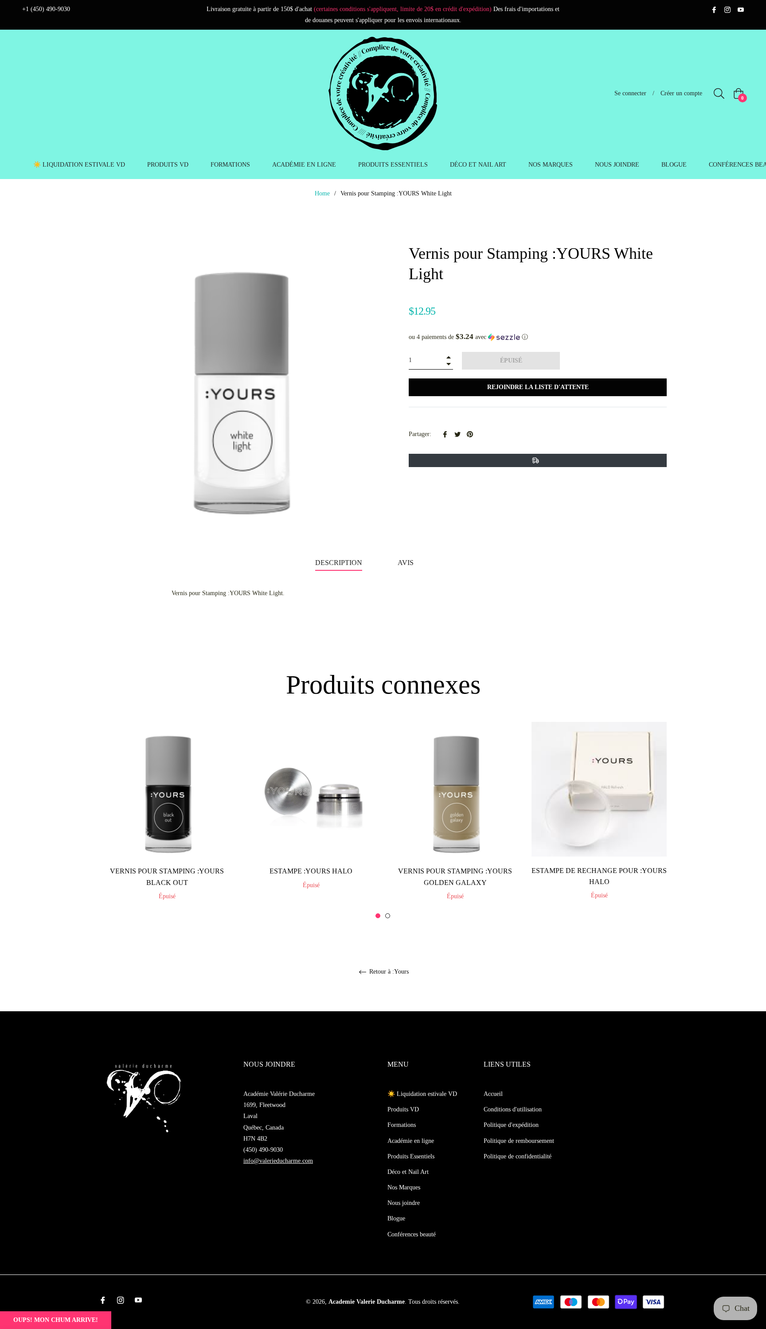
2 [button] (387, 915)
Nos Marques (403, 1187)
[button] (538, 337)
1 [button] (377, 915)
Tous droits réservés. (434, 1301)
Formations (401, 1125)
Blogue (396, 1218)
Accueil (493, 1094)
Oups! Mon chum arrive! (55, 1320)
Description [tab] (338, 562)
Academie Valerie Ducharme (366, 1301)
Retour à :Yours (388, 971)
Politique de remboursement (519, 1141)
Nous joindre (403, 1203)
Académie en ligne (410, 1141)
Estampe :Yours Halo (311, 871)
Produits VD (403, 1109)
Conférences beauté (411, 1234)
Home (322, 193)
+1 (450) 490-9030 (46, 9)
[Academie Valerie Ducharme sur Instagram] (727, 9)
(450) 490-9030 (263, 1149)
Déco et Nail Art (408, 1172)
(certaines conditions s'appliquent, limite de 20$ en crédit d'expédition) (403, 9)
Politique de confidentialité (517, 1156)
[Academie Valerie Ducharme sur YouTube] (741, 9)
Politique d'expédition (511, 1125)
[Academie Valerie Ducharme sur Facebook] (714, 9)
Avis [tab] (406, 562)
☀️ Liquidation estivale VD (422, 1094)
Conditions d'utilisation (513, 1109)
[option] (167, 821)
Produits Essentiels (410, 1156)
